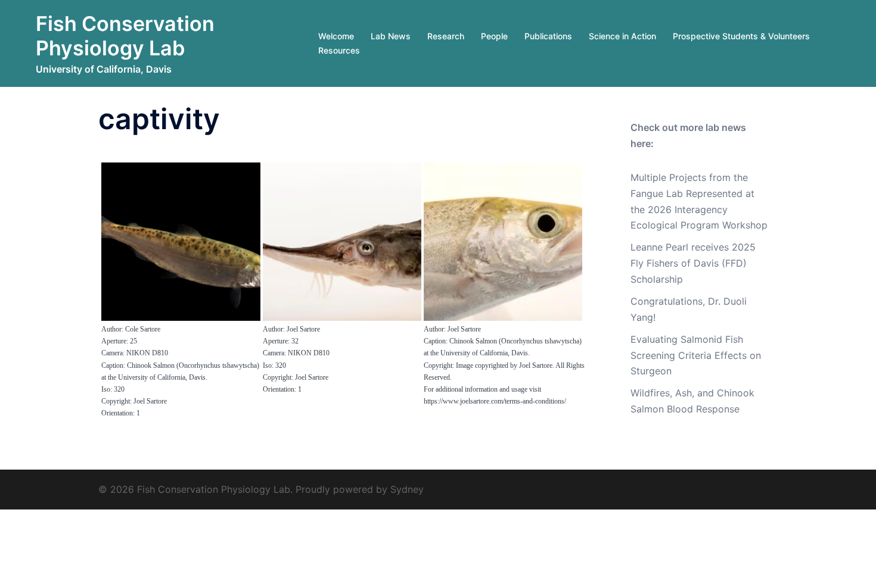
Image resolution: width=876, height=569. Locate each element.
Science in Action (622, 36)
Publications (548, 36)
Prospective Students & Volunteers (741, 36)
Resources (339, 50)
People (494, 36)
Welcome (336, 36)
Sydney (407, 489)
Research (445, 36)
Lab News (391, 36)
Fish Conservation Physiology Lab (125, 35)
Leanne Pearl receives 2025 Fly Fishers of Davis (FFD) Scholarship (693, 263)
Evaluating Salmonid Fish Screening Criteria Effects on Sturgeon (695, 355)
